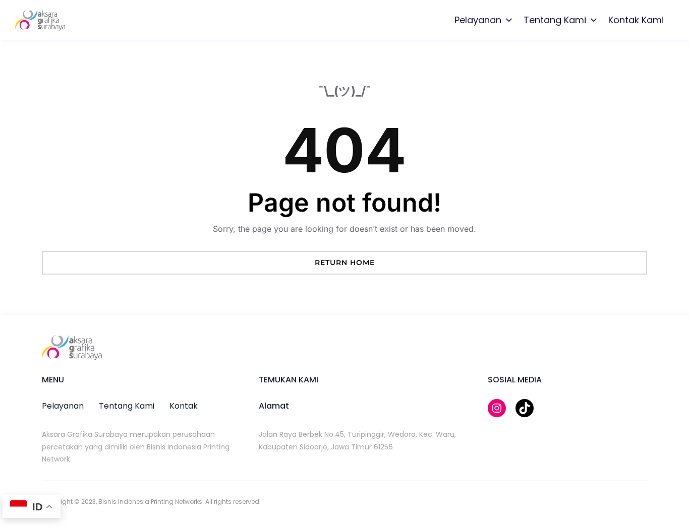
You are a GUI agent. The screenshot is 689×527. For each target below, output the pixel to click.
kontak (183, 406)
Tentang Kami (555, 20)
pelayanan (63, 406)
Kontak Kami (636, 20)
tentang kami (126, 406)
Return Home (345, 262)
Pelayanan (477, 20)
